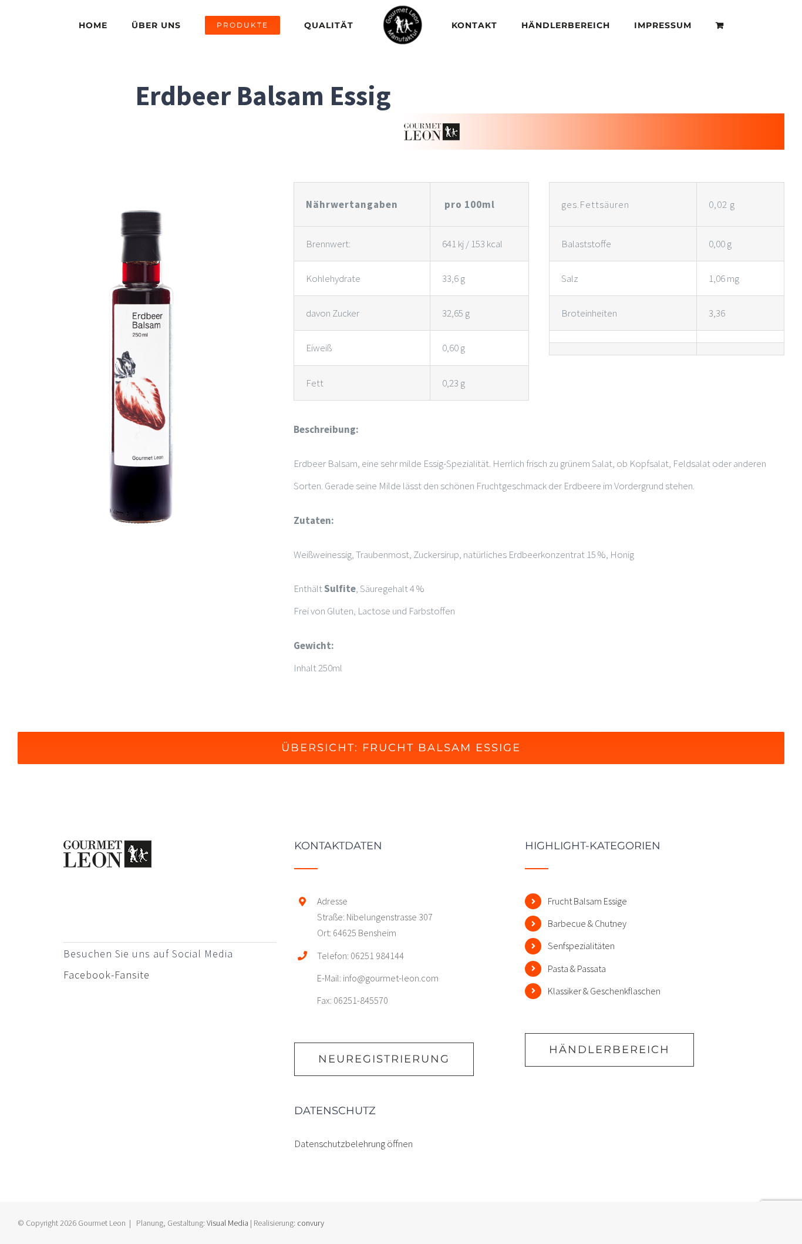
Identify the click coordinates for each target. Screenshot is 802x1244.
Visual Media (227, 1223)
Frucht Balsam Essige (587, 901)
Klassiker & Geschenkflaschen (604, 991)
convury (310, 1223)
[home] (107, 851)
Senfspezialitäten (581, 946)
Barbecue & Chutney (587, 923)
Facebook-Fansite (106, 974)
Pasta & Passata (577, 968)
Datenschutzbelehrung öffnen (353, 1143)
